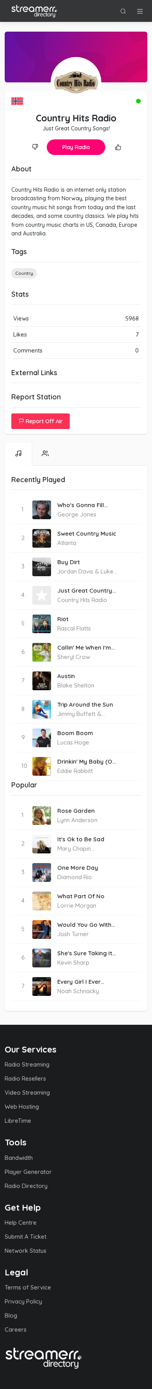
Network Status (25, 1250)
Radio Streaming (27, 1064)
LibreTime (18, 1120)
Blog (11, 1315)
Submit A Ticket (25, 1236)
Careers (16, 1329)
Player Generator (28, 1171)
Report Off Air (43, 421)
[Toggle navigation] (140, 11)
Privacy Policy (23, 1301)
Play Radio (76, 147)
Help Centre (21, 1222)
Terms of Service (28, 1287)
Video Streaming (27, 1092)
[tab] (18, 454)
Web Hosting (22, 1106)
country (24, 273)
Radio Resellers (25, 1078)
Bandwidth (19, 1157)
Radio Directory (26, 1186)
